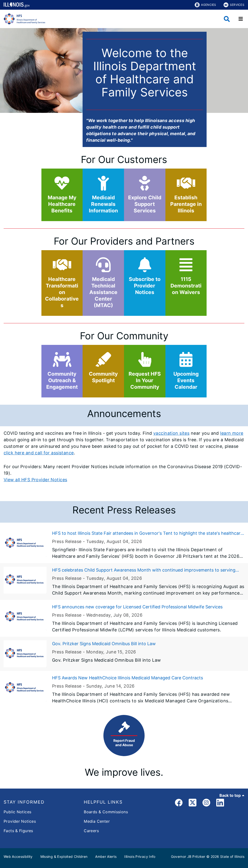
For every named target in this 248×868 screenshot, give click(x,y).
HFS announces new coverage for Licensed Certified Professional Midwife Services (137, 606)
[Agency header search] (227, 19)
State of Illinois (232, 856)
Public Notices (17, 811)
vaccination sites (171, 433)
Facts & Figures (18, 830)
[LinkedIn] (220, 803)
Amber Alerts (105, 856)
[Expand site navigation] (240, 19)
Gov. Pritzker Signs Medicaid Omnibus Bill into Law (104, 643)
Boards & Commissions (106, 811)
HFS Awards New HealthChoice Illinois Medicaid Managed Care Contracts (127, 677)
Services (237, 5)
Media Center (97, 821)
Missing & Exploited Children (64, 856)
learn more (231, 433)
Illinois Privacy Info (139, 856)
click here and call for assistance (39, 452)
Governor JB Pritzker (188, 856)
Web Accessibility (18, 856)
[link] (179, 803)
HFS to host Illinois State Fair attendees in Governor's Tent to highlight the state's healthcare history (147, 533)
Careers (91, 830)
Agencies (208, 5)
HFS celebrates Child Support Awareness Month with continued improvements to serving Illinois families (143, 570)
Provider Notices (20, 821)
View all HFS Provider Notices (35, 479)
